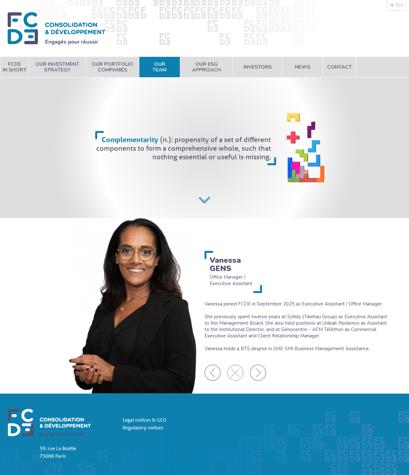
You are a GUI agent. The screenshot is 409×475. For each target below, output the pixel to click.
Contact (339, 67)
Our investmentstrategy (57, 67)
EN (399, 5)
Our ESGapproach (206, 67)
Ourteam (159, 67)
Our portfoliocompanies (112, 67)
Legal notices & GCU (144, 420)
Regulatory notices (143, 427)
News (302, 67)
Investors (257, 67)
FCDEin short (15, 67)
